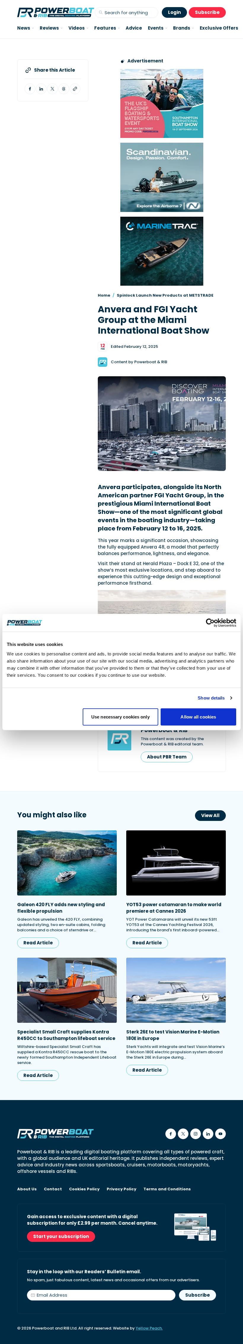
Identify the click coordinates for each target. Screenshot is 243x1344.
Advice (134, 28)
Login (174, 12)
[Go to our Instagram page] (195, 1133)
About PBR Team (166, 757)
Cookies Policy (84, 1189)
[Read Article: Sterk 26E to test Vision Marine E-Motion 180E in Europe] (176, 990)
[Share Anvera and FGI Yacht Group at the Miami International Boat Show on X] (52, 88)
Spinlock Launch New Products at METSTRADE (165, 295)
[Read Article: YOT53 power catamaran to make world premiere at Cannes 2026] (176, 863)
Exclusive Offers (219, 28)
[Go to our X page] (183, 1133)
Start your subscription (61, 1236)
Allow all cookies (198, 716)
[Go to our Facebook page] (170, 1133)
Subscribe (207, 12)
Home (104, 295)
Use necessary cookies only (120, 716)
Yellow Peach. (149, 1328)
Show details (211, 697)
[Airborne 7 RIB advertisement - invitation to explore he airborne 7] (161, 177)
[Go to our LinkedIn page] (208, 1133)
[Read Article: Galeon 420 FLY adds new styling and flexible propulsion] (67, 863)
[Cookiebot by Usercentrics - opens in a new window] (210, 622)
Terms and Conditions (167, 1189)
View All (210, 815)
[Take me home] (55, 12)
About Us (27, 1189)
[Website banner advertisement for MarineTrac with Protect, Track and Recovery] (161, 251)
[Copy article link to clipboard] (75, 88)
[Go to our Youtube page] (220, 1133)
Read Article (38, 943)
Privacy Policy (121, 1189)
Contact (53, 1189)
